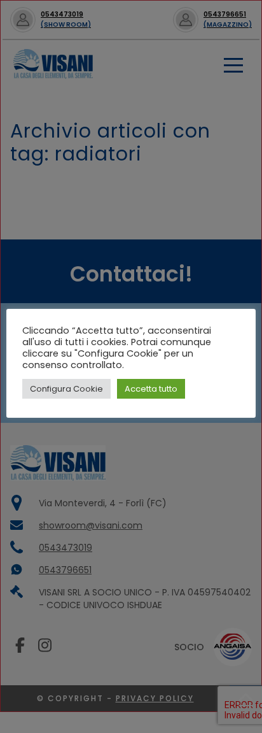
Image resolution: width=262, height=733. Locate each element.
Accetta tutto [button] (151, 389)
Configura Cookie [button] (66, 389)
